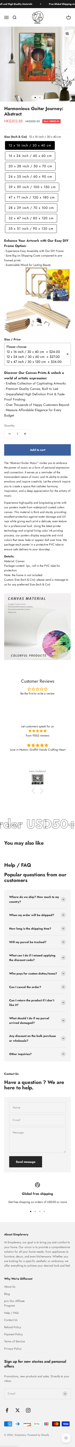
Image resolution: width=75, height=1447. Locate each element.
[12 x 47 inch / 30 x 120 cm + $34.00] (36, 361)
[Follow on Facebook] (7, 1410)
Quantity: (9, 425)
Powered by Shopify (38, 1435)
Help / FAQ (11, 1313)
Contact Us (11, 1320)
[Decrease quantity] (9, 434)
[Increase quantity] (25, 434)
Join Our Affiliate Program (14, 1303)
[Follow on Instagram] (28, 1410)
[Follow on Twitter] (17, 1410)
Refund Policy (12, 1327)
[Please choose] (36, 346)
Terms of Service (14, 1341)
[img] (37, 731)
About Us (9, 1287)
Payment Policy (13, 1334)
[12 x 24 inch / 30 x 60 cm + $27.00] (36, 356)
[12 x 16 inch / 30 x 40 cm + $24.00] (36, 351)
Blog (7, 1294)
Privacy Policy (12, 1349)
